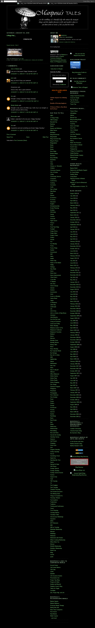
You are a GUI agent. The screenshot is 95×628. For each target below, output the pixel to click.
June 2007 (73, 380)
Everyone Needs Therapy (57, 605)
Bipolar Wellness (54, 603)
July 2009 (72, 320)
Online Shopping (54, 382)
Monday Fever (54, 340)
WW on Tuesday (54, 527)
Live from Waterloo (75, 134)
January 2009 (73, 335)
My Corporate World (55, 351)
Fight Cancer (53, 220)
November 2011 (74, 275)
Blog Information (76, 72)
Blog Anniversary (54, 134)
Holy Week (53, 269)
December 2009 (74, 308)
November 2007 (74, 368)
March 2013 (73, 253)
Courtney (72, 123)
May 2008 (73, 354)
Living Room (73, 176)
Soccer (52, 453)
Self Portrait (53, 441)
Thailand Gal (73, 149)
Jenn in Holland (15, 69)
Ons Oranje (53, 384)
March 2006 (73, 411)
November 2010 (74, 287)
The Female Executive (56, 491)
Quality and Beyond (55, 584)
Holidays (52, 267)
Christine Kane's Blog (76, 430)
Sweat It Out (53, 477)
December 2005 (74, 414)
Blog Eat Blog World (75, 119)
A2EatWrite (73, 113)
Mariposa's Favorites (55, 332)
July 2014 (72, 232)
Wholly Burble (14, 105)
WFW (51, 521)
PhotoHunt (53, 390)
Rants (51, 418)
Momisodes (14, 116)
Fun (51, 241)
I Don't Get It (53, 277)
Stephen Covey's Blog (56, 586)
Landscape (53, 306)
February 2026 (74, 205)
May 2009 (73, 325)
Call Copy (52, 569)
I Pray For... (11, 35)
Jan (12, 125)
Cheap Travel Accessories (77, 95)
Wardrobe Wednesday (56, 529)
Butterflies (53, 159)
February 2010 (74, 304)
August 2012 (73, 258)
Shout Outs (53, 445)
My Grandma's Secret (76, 138)
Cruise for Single (74, 97)
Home (27, 137)
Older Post (45, 137)
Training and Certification (57, 506)
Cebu (51, 164)
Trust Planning (54, 510)
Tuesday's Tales (54, 514)
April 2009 (73, 328)
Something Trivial (55, 456)
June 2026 (73, 198)
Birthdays (52, 132)
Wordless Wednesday (56, 548)
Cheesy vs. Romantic (56, 166)
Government (53, 252)
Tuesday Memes (54, 512)
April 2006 (73, 409)
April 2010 (73, 299)
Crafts (52, 187)
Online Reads (54, 380)
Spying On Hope (54, 464)
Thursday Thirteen (55, 498)
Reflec (52, 424)
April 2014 (73, 239)
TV (51, 483)
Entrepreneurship (54, 206)
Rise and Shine (54, 432)
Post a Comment (11, 134)
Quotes (52, 414)
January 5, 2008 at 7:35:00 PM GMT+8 (24, 74)
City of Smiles (54, 172)
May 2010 (73, 296)
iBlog (51, 552)
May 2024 (73, 208)
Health (52, 258)
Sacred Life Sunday (55, 435)
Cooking (52, 183)
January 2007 (73, 392)
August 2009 (73, 318)
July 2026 (72, 196)
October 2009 (73, 313)
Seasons (52, 439)
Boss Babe (53, 151)
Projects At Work (54, 582)
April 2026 (73, 200)
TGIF (51, 479)
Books (52, 149)
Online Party (53, 378)
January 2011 (73, 282)
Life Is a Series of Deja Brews (58, 313)
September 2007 (74, 373)
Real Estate (53, 420)
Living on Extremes (55, 321)
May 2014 (73, 236)
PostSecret (53, 407)
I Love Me (53, 279)
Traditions (53, 504)
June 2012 (73, 263)
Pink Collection (54, 395)
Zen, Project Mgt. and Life (57, 592)
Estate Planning (54, 208)
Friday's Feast (54, 235)
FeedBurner (63, 84)
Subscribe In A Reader (57, 69)
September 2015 (74, 224)
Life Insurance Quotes (56, 576)
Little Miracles (26, 60)
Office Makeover (54, 374)
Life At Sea (53, 311)
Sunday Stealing (54, 470)
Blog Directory (79, 467)
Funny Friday (53, 248)
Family (52, 214)
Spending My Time (55, 460)
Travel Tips (73, 104)
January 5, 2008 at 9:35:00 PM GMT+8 (24, 92)
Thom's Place (74, 111)
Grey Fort (72, 128)
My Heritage (53, 353)
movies (52, 554)
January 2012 (73, 270)
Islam (51, 294)
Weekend (52, 535)
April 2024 (73, 210)
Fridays (52, 237)
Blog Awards (53, 136)
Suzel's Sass (73, 147)
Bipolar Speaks (54, 601)
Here (83, 463)
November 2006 (74, 397)
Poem (51, 399)
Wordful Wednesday (55, 546)
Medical (52, 334)
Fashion (52, 216)
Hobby (52, 264)
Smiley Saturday (54, 451)
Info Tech (52, 283)
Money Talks (53, 344)
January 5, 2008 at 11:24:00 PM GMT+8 (24, 101)
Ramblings (53, 416)
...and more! (53, 618)
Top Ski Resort (74, 100)
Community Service (55, 176)
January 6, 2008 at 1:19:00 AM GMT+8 (24, 121)
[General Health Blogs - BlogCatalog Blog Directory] (79, 475)
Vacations (53, 519)
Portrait (52, 405)
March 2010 (73, 301)
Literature (52, 315)
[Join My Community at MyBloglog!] (79, 83)
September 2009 (74, 315)
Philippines (53, 388)
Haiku (51, 256)
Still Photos (53, 466)
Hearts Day (53, 260)
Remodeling (53, 430)
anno (12, 78)
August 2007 (73, 375)
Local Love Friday (55, 323)
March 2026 (73, 203)
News (51, 367)
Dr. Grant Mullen (74, 172)
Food (51, 225)
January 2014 (73, 244)
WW (51, 525)
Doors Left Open (74, 126)
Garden (52, 250)
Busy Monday (54, 157)
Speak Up (53, 458)
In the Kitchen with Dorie (76, 441)
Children (52, 168)
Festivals (52, 218)
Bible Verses (53, 130)
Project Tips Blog (55, 580)
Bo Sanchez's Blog (75, 433)
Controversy (53, 180)
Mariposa (64, 35)
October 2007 (73, 371)
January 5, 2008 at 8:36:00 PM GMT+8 (24, 83)
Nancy (72, 140)
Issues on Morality (55, 296)
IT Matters (53, 281)
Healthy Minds (74, 174)
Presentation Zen (54, 578)
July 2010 (72, 292)
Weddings (53, 533)
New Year (52, 365)
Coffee (52, 174)
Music (52, 346)
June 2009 (73, 323)
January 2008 (73, 364)
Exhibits (52, 210)
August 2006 (73, 404)
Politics (52, 403)
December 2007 (74, 366)
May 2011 (72, 279)
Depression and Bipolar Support (78, 170)
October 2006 (73, 399)
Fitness (52, 222)
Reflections (53, 426)
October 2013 (73, 248)
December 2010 (74, 284)
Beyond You (73, 117)
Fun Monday (53, 243)
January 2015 (73, 229)
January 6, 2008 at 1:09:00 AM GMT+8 (24, 112)
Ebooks (52, 195)
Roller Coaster (54, 616)
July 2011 (72, 277)
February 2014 (74, 241)
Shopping (52, 443)
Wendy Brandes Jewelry (76, 155)
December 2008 (74, 337)
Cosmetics (53, 185)
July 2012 (72, 260)
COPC (52, 571)
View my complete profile (67, 42)
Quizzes (52, 411)
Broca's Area (73, 121)
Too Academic (54, 500)
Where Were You (54, 542)
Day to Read (53, 189)
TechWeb (52, 590)
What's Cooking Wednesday (57, 540)
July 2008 (72, 349)
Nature (52, 361)
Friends (52, 239)
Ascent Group (54, 565)
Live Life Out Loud (55, 319)
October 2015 (73, 222)
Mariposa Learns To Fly (56, 328)
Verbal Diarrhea (74, 153)
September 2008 (74, 344)
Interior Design (54, 285)
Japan (52, 300)
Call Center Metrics (55, 567)
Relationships (54, 428)
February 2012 (74, 268)
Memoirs (52, 338)
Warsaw (52, 531)
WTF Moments (54, 523)
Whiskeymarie (74, 157)
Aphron (72, 115)
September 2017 (74, 212)
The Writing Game (55, 493)
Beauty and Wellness (56, 128)
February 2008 (74, 361)
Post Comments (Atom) (20, 140)
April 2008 (73, 356)
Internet (52, 288)
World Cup (53, 550)
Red (51, 422)
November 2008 (74, 339)
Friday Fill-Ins (54, 231)
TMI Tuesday (53, 481)
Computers (53, 178)
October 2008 (73, 342)
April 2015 (73, 227)
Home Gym (53, 273)
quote (51, 556)
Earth (51, 193)
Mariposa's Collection (56, 330)
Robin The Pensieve (75, 142)
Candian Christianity (75, 428)
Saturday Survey (54, 437)
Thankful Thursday (55, 489)
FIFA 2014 (53, 212)
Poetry (52, 401)
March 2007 (73, 387)
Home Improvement (55, 275)
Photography (53, 393)
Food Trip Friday (54, 227)
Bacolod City (53, 122)
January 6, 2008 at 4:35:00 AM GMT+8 (24, 130)
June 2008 (73, 351)
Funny (52, 246)
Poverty (52, 409)
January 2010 (73, 306)
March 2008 (73, 359)
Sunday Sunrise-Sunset (56, 472)
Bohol (51, 147)
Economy (52, 199)
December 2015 (74, 219)
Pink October (53, 397)
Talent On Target (54, 588)
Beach (52, 126)
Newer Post (10, 137)
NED (51, 357)
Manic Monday (54, 325)
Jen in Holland (74, 130)
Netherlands (53, 363)
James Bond (53, 298)
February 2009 (74, 332)
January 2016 (73, 217)
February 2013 (74, 255)
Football (52, 229)
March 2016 (73, 215)
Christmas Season (55, 170)
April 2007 (73, 385)
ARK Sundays (54, 120)
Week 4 (16, 45)
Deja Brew (53, 191)
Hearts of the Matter (55, 262)
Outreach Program (55, 386)
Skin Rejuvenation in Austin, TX (78, 186)
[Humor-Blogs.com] (79, 470)
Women (52, 544)
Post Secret (53, 611)
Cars (51, 162)
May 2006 (73, 407)
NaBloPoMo (53, 359)
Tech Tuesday (54, 487)
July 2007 (72, 378)
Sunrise (52, 475)
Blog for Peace (54, 141)
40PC (51, 115)
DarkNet (52, 573)
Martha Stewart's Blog (76, 443)
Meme (52, 336)
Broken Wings (54, 153)
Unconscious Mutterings (56, 516)
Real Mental (53, 614)
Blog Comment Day (55, 138)
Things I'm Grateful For (56, 495)
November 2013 (74, 246)
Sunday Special (54, 468)
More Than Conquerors (56, 609)
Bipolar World (73, 168)
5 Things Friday (54, 117)
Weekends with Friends (56, 537)
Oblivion (52, 372)
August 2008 (73, 347)
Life (19, 60)
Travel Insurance (74, 102)
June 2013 (73, 251)
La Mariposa (53, 302)
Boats (51, 145)
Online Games (54, 376)
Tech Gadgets (54, 485)
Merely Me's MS (54, 607)
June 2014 (73, 234)
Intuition (52, 290)
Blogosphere (53, 143)
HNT (51, 254)
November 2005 (74, 416)
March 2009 (73, 330)
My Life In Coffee (55, 355)
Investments (53, 292)
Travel (52, 508)
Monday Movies (54, 342)
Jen (12, 96)
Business (52, 155)
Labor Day (53, 304)
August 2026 (73, 193)
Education (53, 201)
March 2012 (73, 265)
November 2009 (74, 311)
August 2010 (73, 289)
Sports (52, 462)
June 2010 (73, 294)
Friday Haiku (53, 233)
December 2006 (74, 395)
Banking (52, 124)
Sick (51, 447)
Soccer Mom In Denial (76, 145)
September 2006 (74, 402)
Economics (53, 197)
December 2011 (74, 272)
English (52, 204)
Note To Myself (54, 369)
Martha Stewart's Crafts (76, 445)
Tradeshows (53, 502)
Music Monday (54, 348)
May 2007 (73, 383)
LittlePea (72, 132)
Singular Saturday (10, 45)
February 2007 (74, 390)
